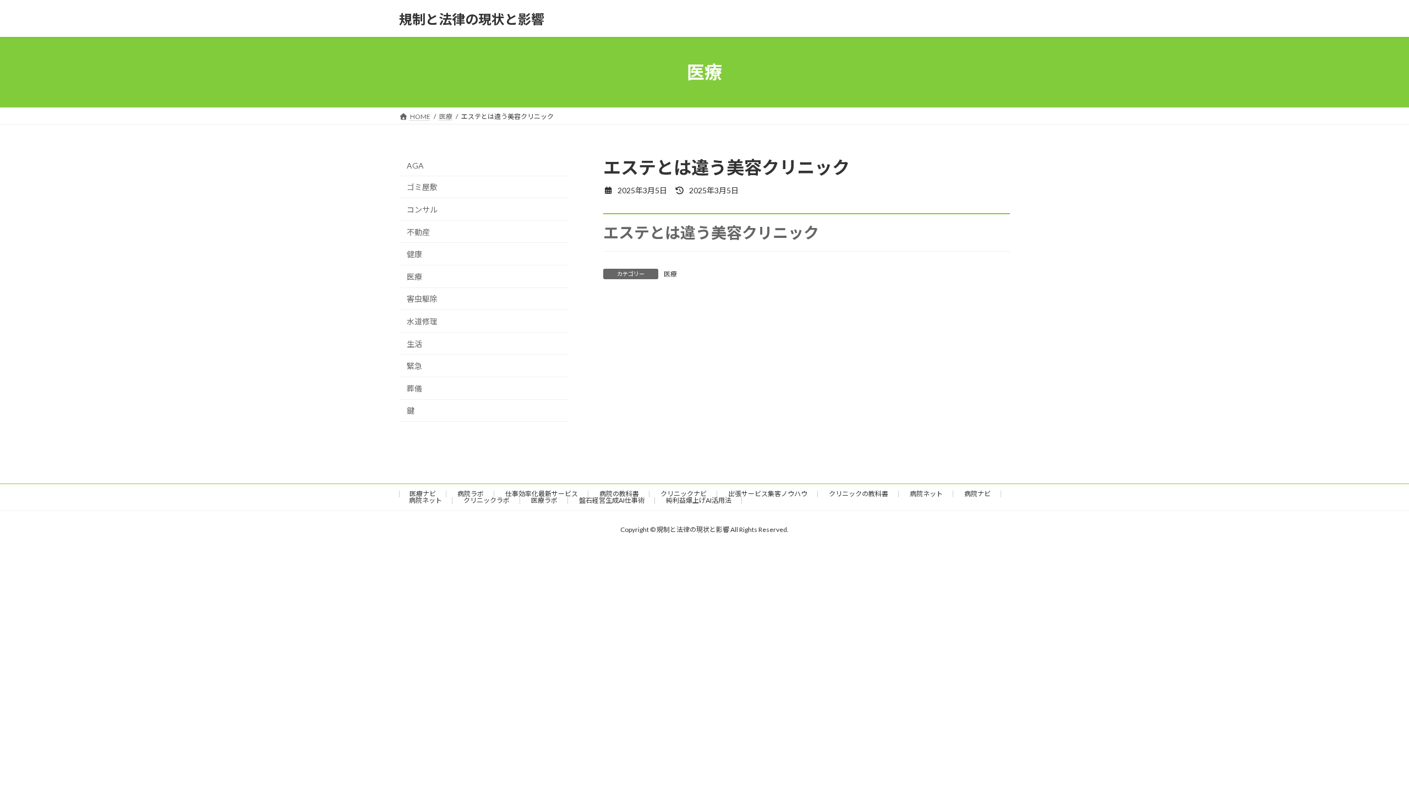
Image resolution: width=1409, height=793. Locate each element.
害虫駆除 (422, 299)
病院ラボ (470, 494)
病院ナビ (977, 494)
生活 (414, 344)
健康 (414, 254)
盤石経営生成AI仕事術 (612, 500)
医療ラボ (544, 500)
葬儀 (414, 388)
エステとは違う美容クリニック (711, 232)
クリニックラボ (486, 500)
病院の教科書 (619, 494)
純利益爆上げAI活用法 (698, 500)
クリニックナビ (683, 494)
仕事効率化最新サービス (541, 494)
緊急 (414, 366)
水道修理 (422, 321)
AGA (415, 165)
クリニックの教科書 (858, 494)
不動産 (418, 232)
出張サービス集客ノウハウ (767, 494)
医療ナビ (422, 494)
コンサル (422, 209)
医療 (670, 274)
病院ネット (926, 494)
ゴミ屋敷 (422, 187)
